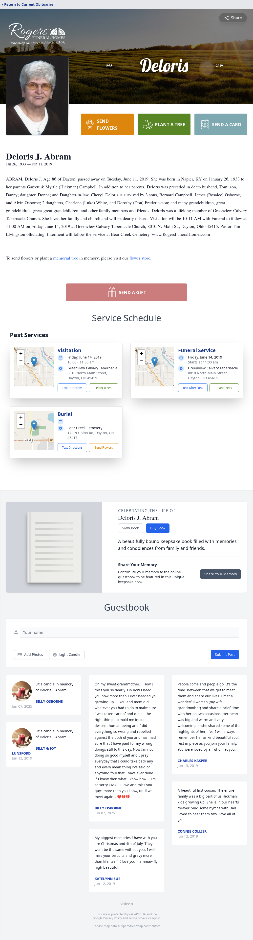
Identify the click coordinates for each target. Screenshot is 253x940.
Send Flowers (104, 447)
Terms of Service (139, 918)
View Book (130, 528)
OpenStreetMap (132, 926)
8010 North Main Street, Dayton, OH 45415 (87, 375)
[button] (34, 362)
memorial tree (65, 258)
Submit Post (225, 654)
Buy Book (157, 528)
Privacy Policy (112, 918)
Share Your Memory (220, 574)
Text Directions (72, 388)
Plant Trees (103, 388)
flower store (139, 258)
